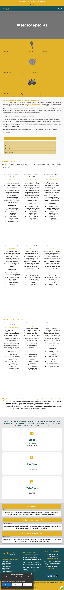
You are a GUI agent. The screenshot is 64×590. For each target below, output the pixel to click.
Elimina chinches (6, 566)
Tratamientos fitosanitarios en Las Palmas (32, 565)
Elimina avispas (6, 565)
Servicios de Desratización (32, 533)
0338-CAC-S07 (52, 568)
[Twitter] (51, 576)
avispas (38, 104)
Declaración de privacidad (18, 587)
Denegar (17, 584)
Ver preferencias (27, 584)
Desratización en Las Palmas (30, 555)
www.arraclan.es (52, 560)
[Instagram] (54, 576)
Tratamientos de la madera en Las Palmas (32, 560)
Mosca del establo (9, 152)
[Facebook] (48, 576)
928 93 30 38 (30, 1)
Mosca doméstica (9, 142)
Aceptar (6, 584)
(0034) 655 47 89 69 (53, 556)
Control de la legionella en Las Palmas (32, 568)
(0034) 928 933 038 (53, 555)
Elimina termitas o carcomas (9, 570)
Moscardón (7, 148)
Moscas (30, 138)
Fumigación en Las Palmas (30, 571)
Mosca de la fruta (9, 145)
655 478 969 (32, 494)
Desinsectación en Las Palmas (30, 554)
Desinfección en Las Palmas (30, 557)
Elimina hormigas (7, 563)
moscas (27, 104)
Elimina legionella (7, 571)
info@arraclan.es (40, 1)
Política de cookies (9, 587)
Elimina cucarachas (7, 561)
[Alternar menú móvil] (61, 8)
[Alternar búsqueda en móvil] (59, 8)
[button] (31, 574)
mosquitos (32, 104)
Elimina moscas (6, 568)
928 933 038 (32, 492)
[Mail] (57, 576)
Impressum (26, 587)
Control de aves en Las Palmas (31, 562)
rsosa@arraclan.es (32, 445)
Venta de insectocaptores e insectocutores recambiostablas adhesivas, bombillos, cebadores (32, 423)
